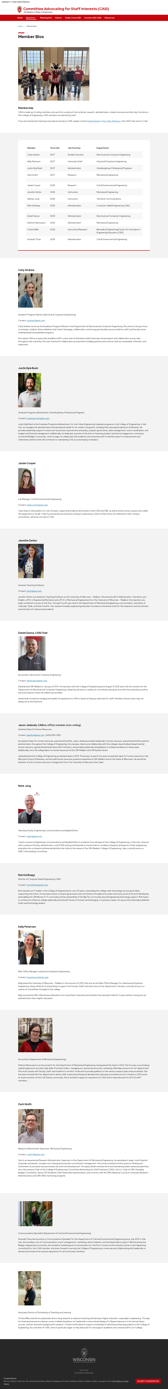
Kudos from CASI (73, 18)
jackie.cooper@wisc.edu (37, 505)
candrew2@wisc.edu (36, 320)
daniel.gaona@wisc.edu (37, 680)
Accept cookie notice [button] (148, 1381)
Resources (110, 18)
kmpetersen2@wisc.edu (37, 977)
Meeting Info (46, 18)
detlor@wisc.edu (34, 591)
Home (20, 18)
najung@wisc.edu (34, 836)
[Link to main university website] (84, 1363)
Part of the (84, 1371)
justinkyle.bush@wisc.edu (38, 418)
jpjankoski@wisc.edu (35, 735)
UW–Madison (15, 2)
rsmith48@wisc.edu (36, 1154)
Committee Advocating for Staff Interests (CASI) (66, 8)
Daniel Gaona (93, 121)
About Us (30, 18)
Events (58, 18)
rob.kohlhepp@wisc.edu (37, 885)
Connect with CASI (92, 18)
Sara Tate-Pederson (111, 121)
